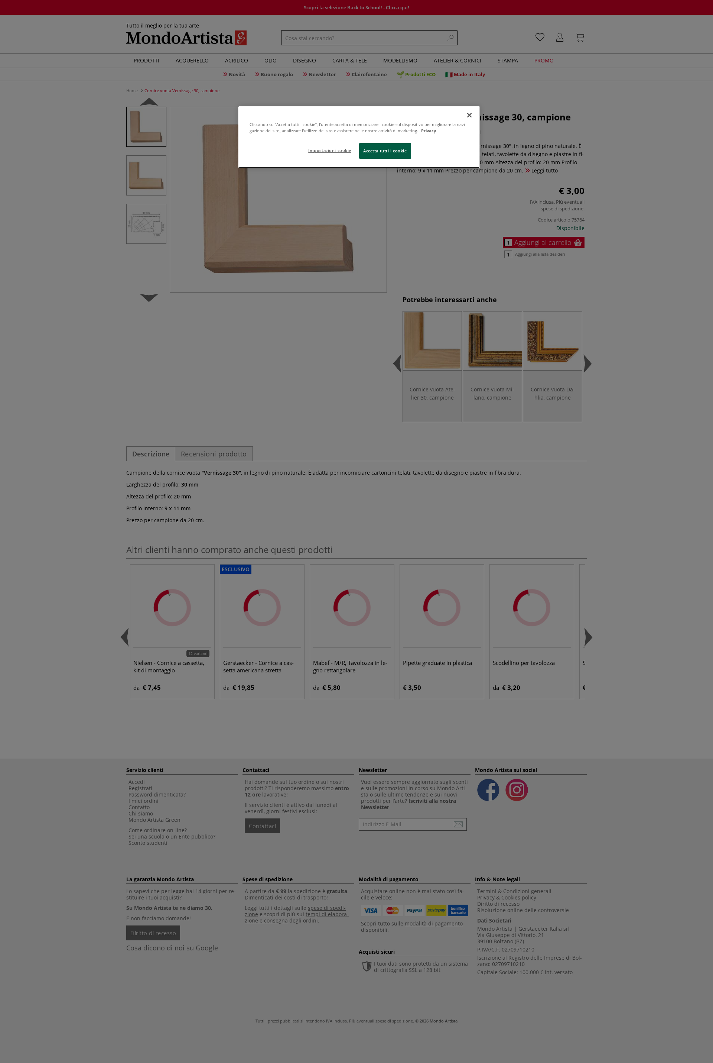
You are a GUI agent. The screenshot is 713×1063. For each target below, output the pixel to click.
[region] (359, 137)
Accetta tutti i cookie (385, 151)
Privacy (428, 130)
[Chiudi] (469, 115)
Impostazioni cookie (329, 150)
